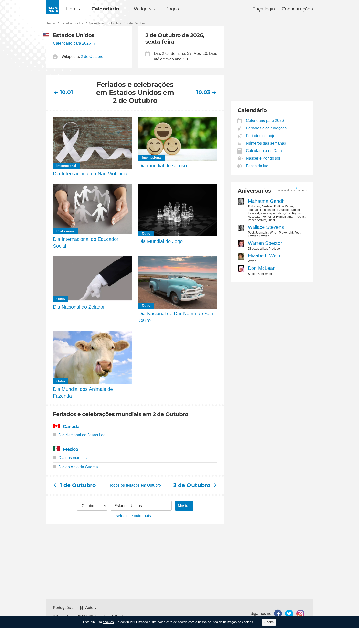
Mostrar (184, 506)
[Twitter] (289, 613)
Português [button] (62, 608)
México (70, 449)
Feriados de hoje (260, 136)
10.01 (66, 92)
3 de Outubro (192, 485)
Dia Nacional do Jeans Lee (82, 435)
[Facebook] (278, 613)
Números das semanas (266, 143)
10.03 (203, 92)
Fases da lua (257, 166)
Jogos (172, 8)
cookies (108, 622)
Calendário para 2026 (72, 43)
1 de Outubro (78, 485)
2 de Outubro (92, 56)
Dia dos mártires (72, 458)
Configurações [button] (297, 8)
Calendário (105, 9)
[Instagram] (300, 613)
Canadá (71, 426)
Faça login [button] (264, 8)
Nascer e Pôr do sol (263, 158)
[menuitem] (71, 9)
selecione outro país (133, 516)
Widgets (142, 8)
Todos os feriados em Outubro (135, 485)
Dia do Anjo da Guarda (78, 467)
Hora (71, 8)
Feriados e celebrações (266, 128)
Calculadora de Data (264, 151)
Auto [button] (89, 608)
